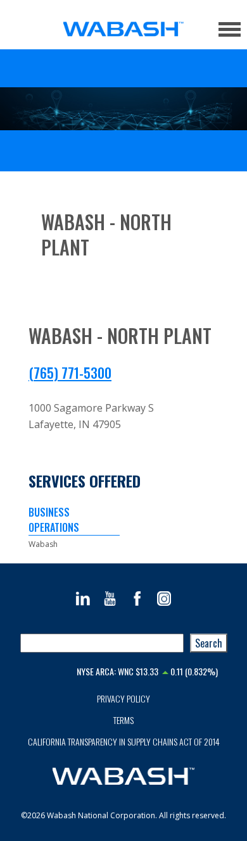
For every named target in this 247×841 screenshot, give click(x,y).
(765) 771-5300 (69, 372)
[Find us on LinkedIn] (82, 598)
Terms (123, 720)
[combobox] (102, 643)
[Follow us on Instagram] (164, 598)
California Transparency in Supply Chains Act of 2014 (124, 741)
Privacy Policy (123, 698)
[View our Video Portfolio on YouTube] (109, 598)
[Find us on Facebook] (137, 598)
